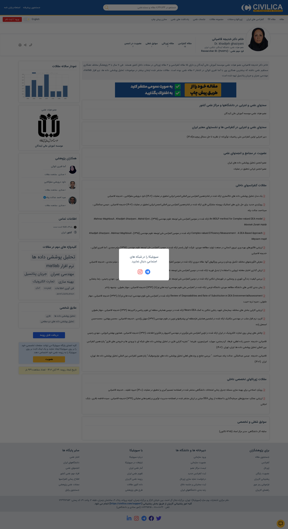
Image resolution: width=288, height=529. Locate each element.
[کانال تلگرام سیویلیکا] (147, 271)
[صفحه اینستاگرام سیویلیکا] (140, 271)
